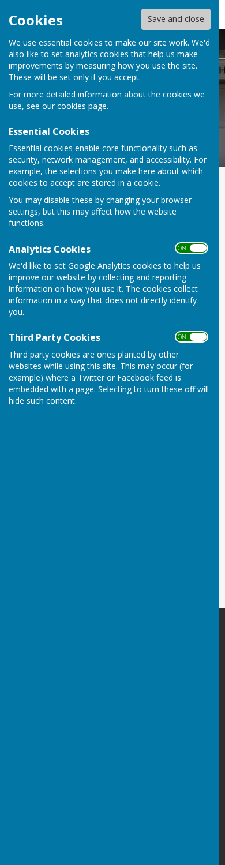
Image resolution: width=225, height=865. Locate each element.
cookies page (82, 105)
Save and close (176, 18)
